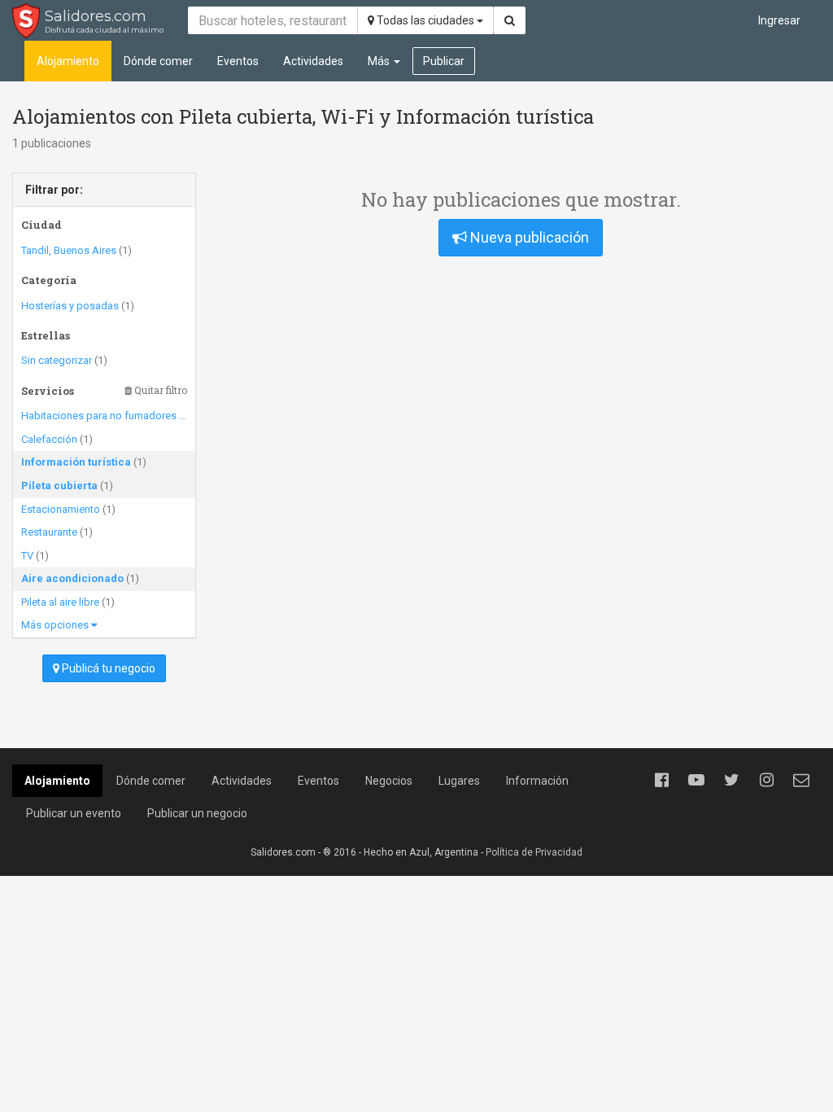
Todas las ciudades (425, 20)
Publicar (443, 61)
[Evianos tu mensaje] (801, 779)
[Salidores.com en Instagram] (766, 779)
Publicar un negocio (197, 813)
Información (537, 780)
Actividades (313, 61)
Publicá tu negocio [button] (107, 668)
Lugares (459, 780)
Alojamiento (68, 61)
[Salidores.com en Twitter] (731, 779)
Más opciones (56, 625)
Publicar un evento (73, 813)
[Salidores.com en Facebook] (661, 779)
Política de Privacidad (534, 852)
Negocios (388, 780)
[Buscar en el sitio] (510, 20)
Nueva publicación (528, 237)
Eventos (238, 61)
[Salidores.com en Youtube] (696, 779)
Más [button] (380, 61)
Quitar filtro (159, 390)
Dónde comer (158, 61)
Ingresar (779, 20)
